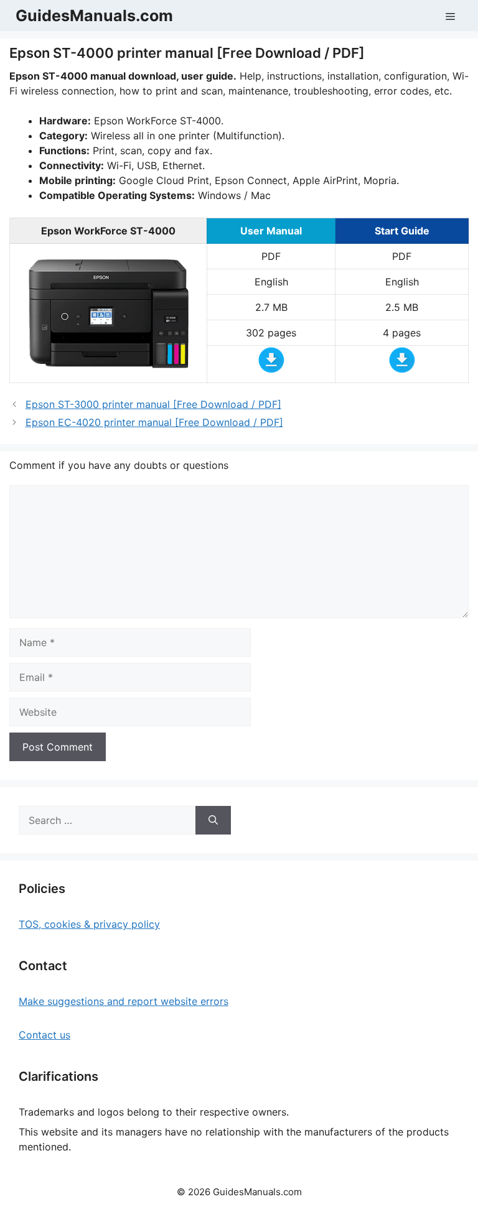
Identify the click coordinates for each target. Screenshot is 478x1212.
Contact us (44, 1035)
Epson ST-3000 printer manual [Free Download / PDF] (153, 404)
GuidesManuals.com (94, 15)
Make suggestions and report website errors (123, 1001)
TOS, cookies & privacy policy (89, 924)
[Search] (213, 820)
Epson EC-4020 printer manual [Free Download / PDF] (154, 422)
